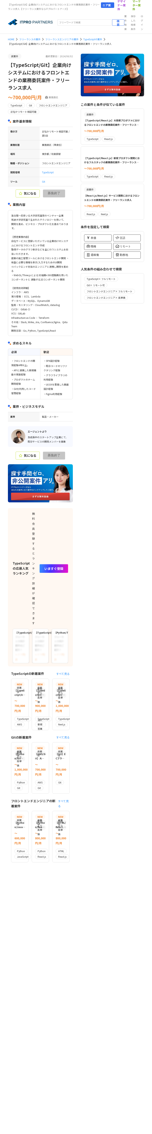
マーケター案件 (136, 5)
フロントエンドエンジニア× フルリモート (109, 291)
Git (43, 181)
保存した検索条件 (133, 22)
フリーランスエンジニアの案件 (62, 39)
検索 (118, 23)
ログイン (142, 22)
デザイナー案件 (121, 5)
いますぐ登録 (53, 568)
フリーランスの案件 (30, 39)
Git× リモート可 (96, 285)
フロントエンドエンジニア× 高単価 (106, 297)
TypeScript (48, 172)
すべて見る (63, 674)
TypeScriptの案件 (92, 39)
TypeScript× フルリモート (101, 278)
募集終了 (54, 193)
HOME (11, 39)
